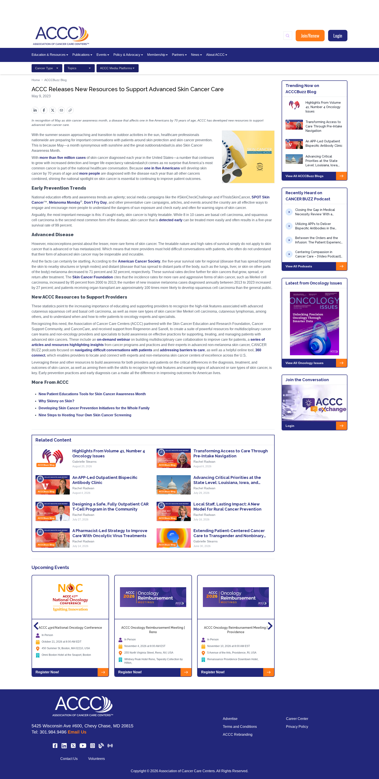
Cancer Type (44, 68)
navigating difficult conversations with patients (113, 350)
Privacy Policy (297, 726)
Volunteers (96, 759)
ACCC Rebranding (237, 734)
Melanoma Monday (64, 202)
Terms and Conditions (240, 726)
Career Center (297, 719)
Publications (81, 54)
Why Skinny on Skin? (56, 401)
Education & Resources (49, 54)
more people (90, 173)
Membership (156, 54)
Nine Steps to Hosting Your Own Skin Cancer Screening (85, 415)
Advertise (230, 719)
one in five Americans (162, 168)
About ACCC (215, 54)
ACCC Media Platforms (116, 68)
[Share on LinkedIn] (35, 110)
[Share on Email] (61, 110)
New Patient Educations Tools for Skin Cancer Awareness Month (92, 394)
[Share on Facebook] (43, 110)
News (195, 54)
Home (36, 80)
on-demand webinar (114, 339)
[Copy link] (70, 110)
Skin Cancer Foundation (93, 277)
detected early (171, 220)
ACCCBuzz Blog (55, 80)
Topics (72, 68)
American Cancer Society (139, 261)
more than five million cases (62, 157)
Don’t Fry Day (95, 202)
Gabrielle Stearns (84, 461)
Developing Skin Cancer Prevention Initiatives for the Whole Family (94, 408)
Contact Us (69, 759)
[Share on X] (52, 110)
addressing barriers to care (182, 350)
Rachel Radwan (204, 461)
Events (102, 54)
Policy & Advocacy (126, 54)
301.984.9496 (53, 732)
